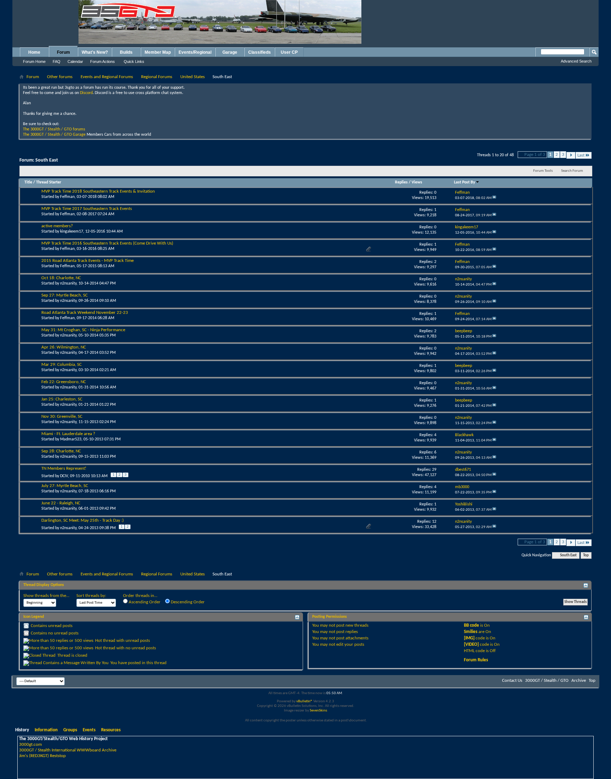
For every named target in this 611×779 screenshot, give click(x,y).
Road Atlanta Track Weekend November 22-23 (84, 312)
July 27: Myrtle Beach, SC (64, 486)
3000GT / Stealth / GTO (547, 680)
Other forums (59, 77)
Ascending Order (144, 602)
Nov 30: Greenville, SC (61, 416)
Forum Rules (476, 660)
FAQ (56, 61)
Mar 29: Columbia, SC (61, 364)
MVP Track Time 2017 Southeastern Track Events (86, 208)
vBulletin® (304, 701)
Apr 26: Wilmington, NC (63, 347)
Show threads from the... (46, 595)
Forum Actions (102, 61)
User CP (289, 52)
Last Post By (464, 182)
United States (192, 77)
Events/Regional (195, 52)
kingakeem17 (71, 231)
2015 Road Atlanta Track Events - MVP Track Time (87, 260)
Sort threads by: (91, 595)
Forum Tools (543, 171)
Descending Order (187, 602)
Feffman (67, 197)
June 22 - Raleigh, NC (60, 503)
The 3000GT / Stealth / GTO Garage (54, 135)
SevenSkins (318, 711)
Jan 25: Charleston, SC (61, 399)
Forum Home (34, 61)
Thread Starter (48, 182)
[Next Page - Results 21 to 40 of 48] (570, 155)
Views (417, 182)
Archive (578, 680)
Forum (63, 52)
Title (28, 182)
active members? (57, 226)
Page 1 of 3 (534, 154)
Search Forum (572, 171)
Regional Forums (156, 77)
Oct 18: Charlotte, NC (61, 278)
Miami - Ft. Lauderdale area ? (68, 434)
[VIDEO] (471, 644)
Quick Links (134, 61)
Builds (126, 52)
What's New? (95, 52)
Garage (229, 52)
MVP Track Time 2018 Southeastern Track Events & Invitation (98, 191)
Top (586, 555)
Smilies (470, 631)
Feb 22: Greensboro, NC (63, 382)
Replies (401, 182)
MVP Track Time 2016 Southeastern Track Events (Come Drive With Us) (107, 243)
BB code (471, 625)
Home (34, 52)
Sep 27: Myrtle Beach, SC (64, 295)
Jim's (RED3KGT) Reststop (42, 756)
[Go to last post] (494, 198)
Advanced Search (576, 61)
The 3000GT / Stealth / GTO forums (54, 129)
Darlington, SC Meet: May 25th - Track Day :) (82, 520)
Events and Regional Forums (107, 77)
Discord (86, 93)
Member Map (158, 52)
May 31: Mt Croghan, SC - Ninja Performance (83, 330)
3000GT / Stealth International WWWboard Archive (67, 750)
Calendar (75, 61)
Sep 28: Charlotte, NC (61, 451)
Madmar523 (70, 439)
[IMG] (469, 638)
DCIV (64, 476)
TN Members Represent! (63, 468)
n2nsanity (68, 283)
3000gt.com (30, 744)
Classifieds (259, 52)
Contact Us (512, 680)
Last (580, 155)
